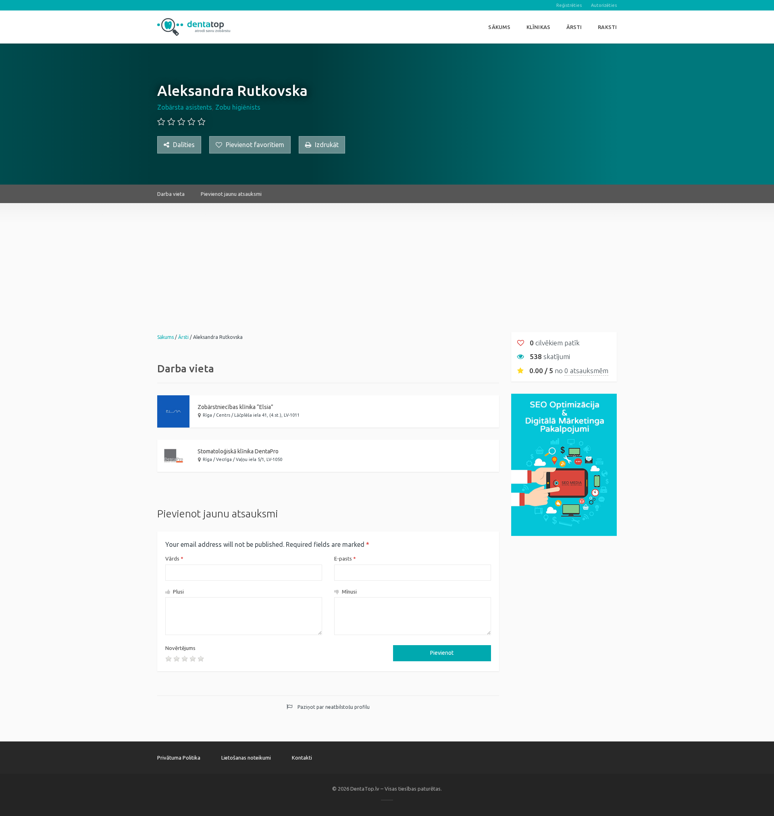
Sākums (499, 27)
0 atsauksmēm (586, 370)
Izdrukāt (326, 144)
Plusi (178, 591)
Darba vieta (171, 194)
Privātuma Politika (178, 757)
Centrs (223, 415)
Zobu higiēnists (237, 107)
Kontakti (302, 757)
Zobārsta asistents (184, 107)
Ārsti (574, 27)
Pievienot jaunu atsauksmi (231, 194)
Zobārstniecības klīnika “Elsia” (235, 407)
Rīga (207, 415)
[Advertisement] (387, 259)
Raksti (607, 27)
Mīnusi (349, 591)
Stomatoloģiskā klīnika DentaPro (238, 451)
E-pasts (345, 558)
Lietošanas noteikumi (246, 757)
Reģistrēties (569, 5)
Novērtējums (180, 648)
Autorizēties (604, 5)
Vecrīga (224, 459)
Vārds (174, 558)
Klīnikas (538, 27)
